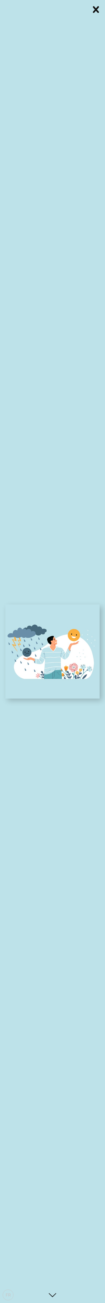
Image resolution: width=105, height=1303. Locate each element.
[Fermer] (96, 8)
